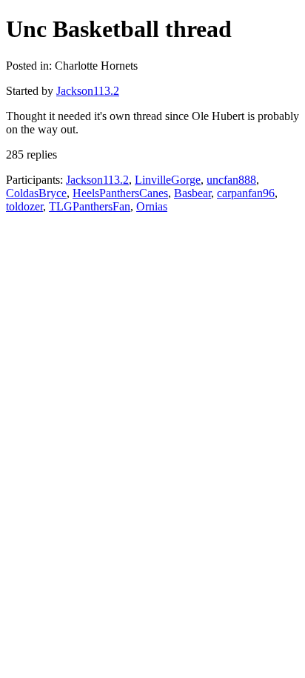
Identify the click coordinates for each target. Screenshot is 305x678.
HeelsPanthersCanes (120, 193)
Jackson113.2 (87, 90)
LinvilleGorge (168, 179)
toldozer (24, 206)
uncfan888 (231, 179)
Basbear (192, 193)
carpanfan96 (246, 193)
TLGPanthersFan (89, 206)
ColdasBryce (36, 193)
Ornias (151, 206)
